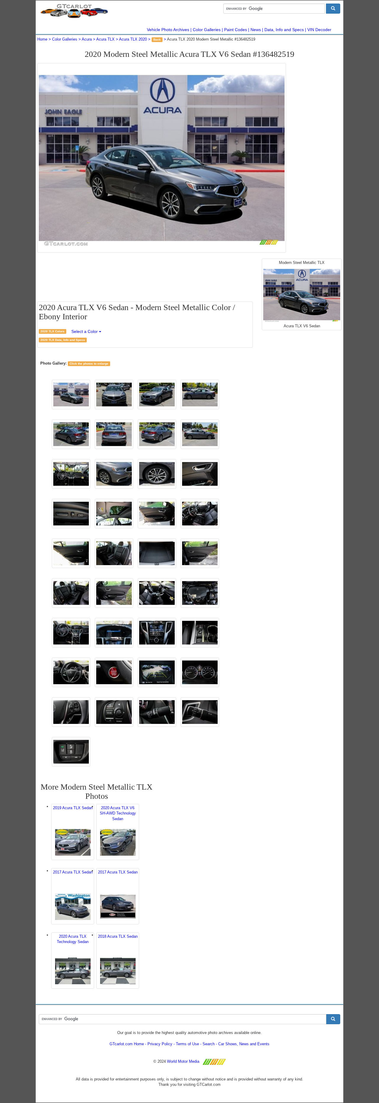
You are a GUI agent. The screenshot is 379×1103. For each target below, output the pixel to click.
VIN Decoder (319, 29)
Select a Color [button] (85, 331)
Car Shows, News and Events (243, 1044)
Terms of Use (187, 1044)
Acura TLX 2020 (133, 39)
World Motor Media (183, 1061)
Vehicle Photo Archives (168, 29)
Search (209, 1044)
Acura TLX (105, 39)
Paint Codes (235, 29)
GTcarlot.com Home (127, 1044)
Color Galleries (207, 29)
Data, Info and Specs (284, 29)
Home (42, 39)
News (255, 29)
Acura (87, 39)
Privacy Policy (159, 1044)
